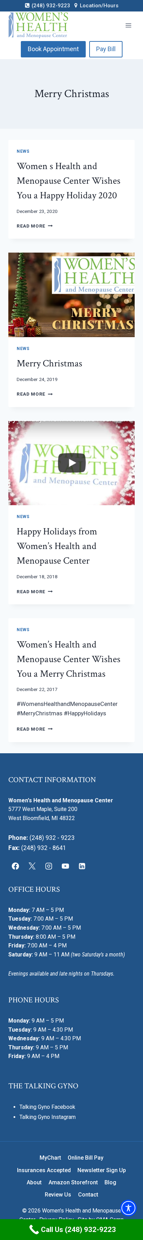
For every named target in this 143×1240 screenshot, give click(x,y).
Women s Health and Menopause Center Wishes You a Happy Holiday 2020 (68, 181)
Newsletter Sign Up (101, 1170)
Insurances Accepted (44, 1170)
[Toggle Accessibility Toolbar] (128, 1208)
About (34, 1182)
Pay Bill (106, 49)
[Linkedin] (82, 866)
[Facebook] (15, 866)
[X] (32, 866)
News (23, 151)
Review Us (58, 1194)
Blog (110, 1182)
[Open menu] (128, 25)
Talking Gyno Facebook (47, 1107)
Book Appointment (53, 49)
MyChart (50, 1157)
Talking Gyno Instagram (47, 1117)
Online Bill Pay (85, 1157)
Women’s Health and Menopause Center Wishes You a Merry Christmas (68, 659)
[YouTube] (65, 866)
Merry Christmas (49, 363)
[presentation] (71, 295)
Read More (35, 226)
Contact (88, 1194)
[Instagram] (49, 866)
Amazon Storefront (73, 1182)
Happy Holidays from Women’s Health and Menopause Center (57, 546)
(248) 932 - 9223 (52, 837)
